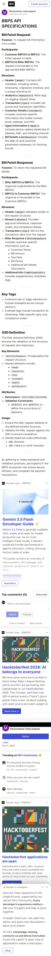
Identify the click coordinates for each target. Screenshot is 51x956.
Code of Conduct (17, 623)
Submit (12, 614)
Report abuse (35, 623)
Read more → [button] (12, 711)
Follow (25, 736)
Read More (10, 583)
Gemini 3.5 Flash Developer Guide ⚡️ (21, 521)
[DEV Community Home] (11, 4)
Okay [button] (8, 950)
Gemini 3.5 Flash (12, 529)
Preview (27, 614)
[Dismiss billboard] (47, 887)
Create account (39, 4)
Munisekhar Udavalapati (22, 11)
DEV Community (28, 755)
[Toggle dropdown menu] (46, 483)
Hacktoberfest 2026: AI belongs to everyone (24, 669)
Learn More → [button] (12, 883)
